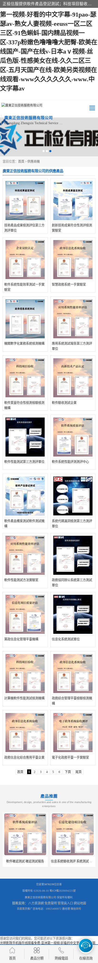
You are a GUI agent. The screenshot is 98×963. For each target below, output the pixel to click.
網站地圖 (80, 903)
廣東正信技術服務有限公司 (40, 897)
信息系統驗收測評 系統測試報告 (73, 861)
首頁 (21, 161)
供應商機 (33, 161)
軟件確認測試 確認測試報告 (25, 861)
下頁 (68, 772)
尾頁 (78, 772)
